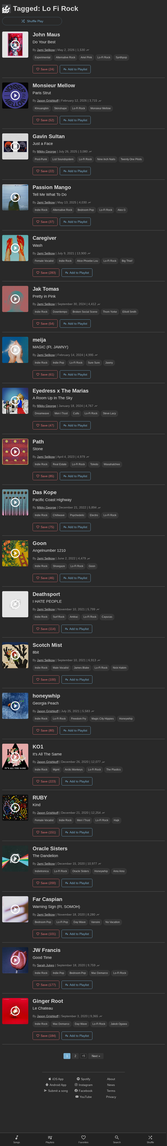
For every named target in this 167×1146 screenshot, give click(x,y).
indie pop (58, 362)
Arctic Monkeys (74, 769)
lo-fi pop (62, 922)
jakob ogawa (119, 1023)
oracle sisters (80, 871)
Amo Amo (119, 871)
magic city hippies (103, 718)
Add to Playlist (77, 69)
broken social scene (85, 311)
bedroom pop (86, 209)
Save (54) (47, 323)
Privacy (111, 1097)
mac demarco (99, 973)
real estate (60, 464)
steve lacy (109, 413)
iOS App (57, 1079)
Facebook (85, 1090)
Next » (96, 1056)
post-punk (41, 159)
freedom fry (78, 718)
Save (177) (48, 985)
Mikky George (46, 151)
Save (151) (48, 832)
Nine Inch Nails (106, 159)
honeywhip (126, 718)
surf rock (58, 616)
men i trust (61, 413)
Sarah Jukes (45, 965)
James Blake (81, 667)
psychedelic (77, 515)
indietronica (42, 871)
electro (94, 515)
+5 (83, 1055)
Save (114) (48, 629)
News (111, 1085)
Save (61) (47, 374)
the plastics (113, 769)
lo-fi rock (103, 57)
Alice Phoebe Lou (87, 260)
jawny (109, 362)
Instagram (86, 1085)
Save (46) (47, 578)
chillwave (59, 515)
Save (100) (48, 679)
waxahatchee (112, 464)
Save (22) (47, 171)
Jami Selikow (46, 50)
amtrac (74, 616)
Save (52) (47, 120)
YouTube (86, 1097)
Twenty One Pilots (131, 159)
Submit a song (58, 1090)
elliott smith (129, 311)
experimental (42, 57)
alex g (121, 209)
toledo (94, 464)
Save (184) (48, 1035)
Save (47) (47, 425)
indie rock (41, 209)
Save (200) (48, 883)
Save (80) (47, 730)
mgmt (56, 769)
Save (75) (47, 527)
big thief (127, 260)
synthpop (121, 57)
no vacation (112, 922)
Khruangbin (42, 108)
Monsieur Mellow (100, 108)
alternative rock (65, 57)
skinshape (60, 108)
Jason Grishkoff (47, 100)
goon (92, 566)
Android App (58, 1085)
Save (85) (47, 476)
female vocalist (44, 260)
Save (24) (47, 69)
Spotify (85, 1079)
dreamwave (42, 413)
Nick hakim (119, 667)
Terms (111, 1090)
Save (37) (47, 221)
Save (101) (48, 934)
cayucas (107, 616)
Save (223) (48, 781)
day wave (79, 922)
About (111, 1079)
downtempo (60, 311)
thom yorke (110, 311)
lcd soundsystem (62, 159)
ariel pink (86, 57)
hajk (116, 820)
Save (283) (48, 272)
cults (76, 413)
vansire (95, 922)
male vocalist (60, 667)
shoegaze (59, 566)
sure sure (94, 362)
